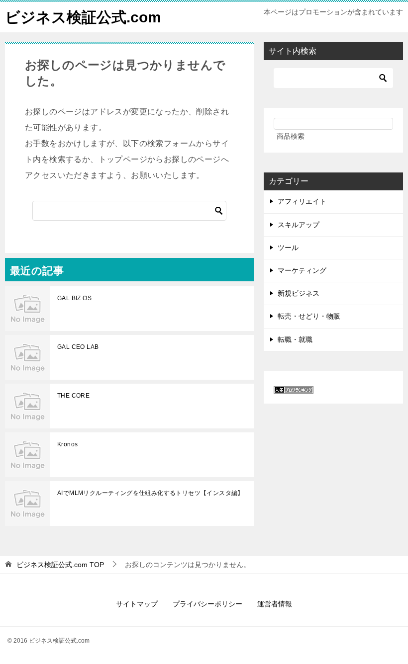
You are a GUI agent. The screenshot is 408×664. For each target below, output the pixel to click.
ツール (288, 247)
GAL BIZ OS (74, 298)
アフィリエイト (302, 201)
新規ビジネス (298, 293)
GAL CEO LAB (78, 346)
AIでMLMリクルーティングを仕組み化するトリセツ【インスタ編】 (150, 493)
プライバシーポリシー (207, 604)
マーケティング (302, 270)
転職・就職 (295, 339)
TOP (60, 565)
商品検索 (291, 136)
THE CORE (73, 395)
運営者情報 (274, 604)
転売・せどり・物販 (309, 316)
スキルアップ (298, 225)
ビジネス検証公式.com (83, 17)
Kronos (67, 444)
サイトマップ (137, 604)
